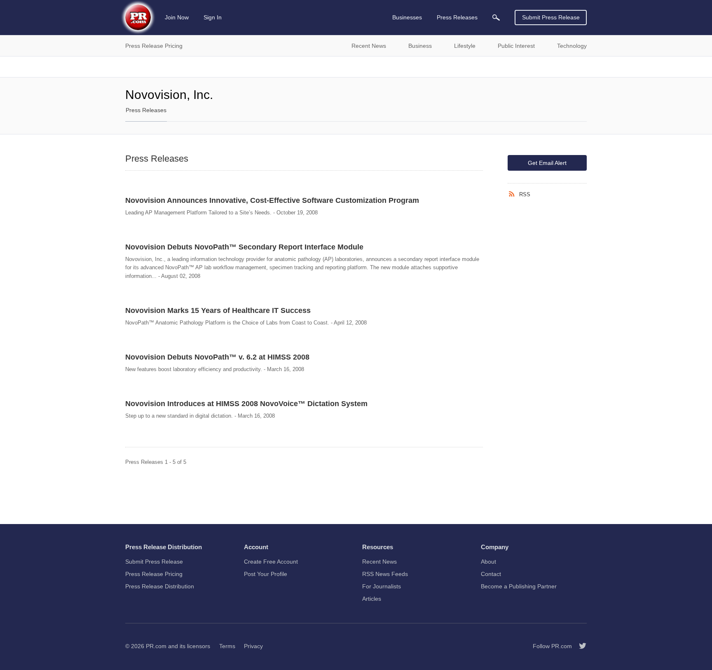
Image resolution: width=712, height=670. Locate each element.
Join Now (177, 17)
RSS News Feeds (385, 574)
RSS (524, 194)
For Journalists (381, 586)
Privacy (253, 646)
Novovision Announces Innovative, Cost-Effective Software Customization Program (272, 200)
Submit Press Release (551, 17)
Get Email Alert (547, 163)
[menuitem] (496, 17)
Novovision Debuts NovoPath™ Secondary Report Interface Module (244, 247)
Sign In (213, 17)
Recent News (379, 561)
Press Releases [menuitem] (457, 17)
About (488, 561)
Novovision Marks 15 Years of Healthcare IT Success (218, 310)
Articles (371, 598)
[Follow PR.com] (579, 646)
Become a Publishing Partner (519, 586)
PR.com (156, 646)
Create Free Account (271, 561)
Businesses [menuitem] (407, 17)
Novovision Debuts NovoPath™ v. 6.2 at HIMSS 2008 (217, 357)
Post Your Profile (265, 574)
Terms (227, 646)
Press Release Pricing (154, 574)
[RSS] (513, 194)
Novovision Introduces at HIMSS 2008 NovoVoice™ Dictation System (246, 404)
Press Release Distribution (159, 586)
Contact (491, 574)
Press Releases (146, 110)
